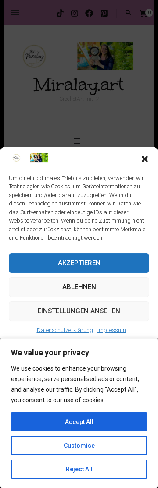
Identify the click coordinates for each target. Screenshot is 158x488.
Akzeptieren (79, 263)
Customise (79, 445)
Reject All (79, 469)
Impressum (111, 330)
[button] (144, 159)
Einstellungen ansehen (79, 311)
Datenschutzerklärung (65, 330)
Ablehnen (79, 287)
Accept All (79, 421)
